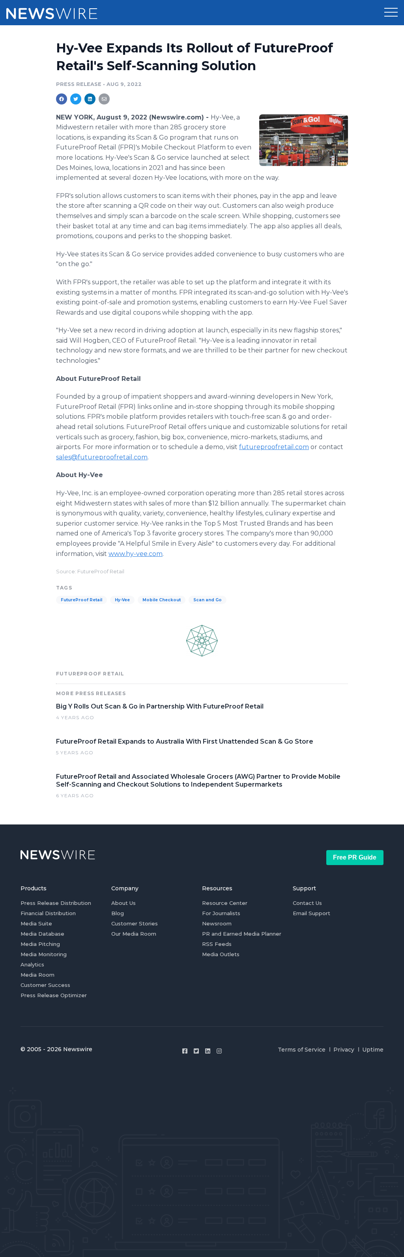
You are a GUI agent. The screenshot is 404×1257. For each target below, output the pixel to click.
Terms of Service (301, 1049)
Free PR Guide (354, 857)
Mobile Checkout (161, 599)
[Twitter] (196, 1051)
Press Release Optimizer (54, 995)
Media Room (37, 975)
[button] (391, 13)
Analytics (32, 964)
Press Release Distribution (56, 903)
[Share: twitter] (75, 99)
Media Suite (36, 923)
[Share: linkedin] (90, 99)
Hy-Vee (122, 599)
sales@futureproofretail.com (102, 457)
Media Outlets (220, 954)
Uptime (372, 1049)
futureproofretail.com (274, 447)
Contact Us (307, 903)
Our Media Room (133, 934)
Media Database (42, 934)
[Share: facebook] (61, 99)
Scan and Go (207, 599)
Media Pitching (40, 944)
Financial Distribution (48, 913)
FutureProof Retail (81, 599)
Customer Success (45, 985)
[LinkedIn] (207, 1051)
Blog (117, 913)
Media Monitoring (44, 954)
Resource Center (224, 903)
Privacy (343, 1049)
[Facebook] (184, 1051)
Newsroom (217, 923)
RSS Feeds (217, 944)
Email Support (311, 913)
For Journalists (221, 913)
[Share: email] (104, 99)
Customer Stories (134, 923)
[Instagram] (219, 1051)
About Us (123, 903)
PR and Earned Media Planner (241, 934)
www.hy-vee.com (135, 554)
